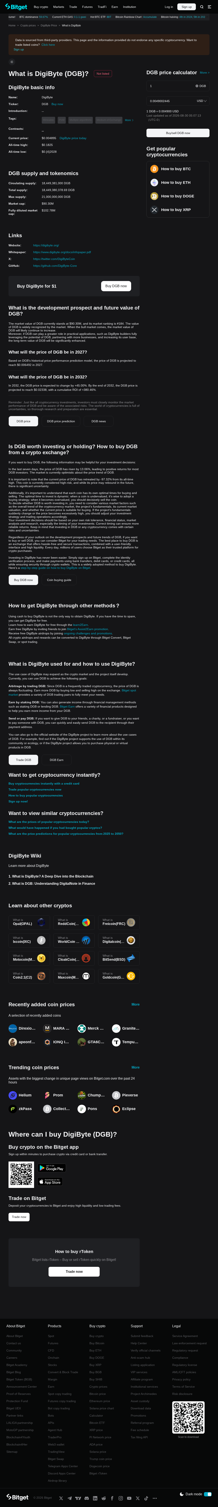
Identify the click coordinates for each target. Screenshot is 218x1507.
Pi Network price (100, 1437)
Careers (11, 1357)
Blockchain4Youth (18, 1437)
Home (12, 25)
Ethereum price (99, 1401)
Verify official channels (146, 1350)
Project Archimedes (144, 1394)
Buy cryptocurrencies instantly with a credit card (44, 783)
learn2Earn (80, 624)
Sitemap (11, 1451)
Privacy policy (181, 1379)
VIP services (139, 1372)
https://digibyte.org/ (46, 245)
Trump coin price (100, 1459)
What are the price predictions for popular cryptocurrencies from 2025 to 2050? (66, 833)
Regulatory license (184, 1365)
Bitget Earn (67, 706)
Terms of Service (183, 1386)
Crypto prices (28, 25)
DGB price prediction (61, 421)
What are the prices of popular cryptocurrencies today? (49, 821)
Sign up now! (18, 801)
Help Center (139, 1343)
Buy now (57, 104)
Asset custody (140, 1401)
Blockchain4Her (16, 1444)
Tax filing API (139, 1437)
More (136, 1004)
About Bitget (14, 1336)
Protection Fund (17, 1401)
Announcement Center (21, 1386)
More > (204, 72)
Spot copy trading (60, 1394)
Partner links (14, 1415)
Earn (51, 1386)
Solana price (97, 1451)
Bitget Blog (13, 1372)
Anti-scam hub (140, 1357)
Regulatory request (185, 1350)
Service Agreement (185, 1336)
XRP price (96, 1430)
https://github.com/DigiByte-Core (55, 265)
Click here (48, 44)
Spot (51, 1336)
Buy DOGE (96, 1357)
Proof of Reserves (18, 1394)
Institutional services (144, 1386)
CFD (51, 1350)
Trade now (19, 1217)
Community (14, 1350)
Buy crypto (96, 1336)
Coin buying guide (59, 580)
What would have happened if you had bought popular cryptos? (55, 827)
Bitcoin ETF (97, 1422)
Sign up (187, 7)
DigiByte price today (73, 138)
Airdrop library (57, 1480)
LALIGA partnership (19, 1422)
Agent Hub (55, 1430)
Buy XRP (95, 1365)
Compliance (180, 1357)
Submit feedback (142, 1336)
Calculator (96, 1415)
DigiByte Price (49, 25)
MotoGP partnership (20, 1430)
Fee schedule (140, 1430)
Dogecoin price (99, 1466)
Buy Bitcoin (96, 1343)
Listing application (143, 1365)
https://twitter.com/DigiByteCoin (54, 259)
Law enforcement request (189, 1343)
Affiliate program (142, 1379)
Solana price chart (101, 1408)
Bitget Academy (16, 1365)
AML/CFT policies (184, 1372)
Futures (53, 1343)
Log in (169, 7)
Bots (51, 1415)
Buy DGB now (116, 286)
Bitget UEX (13, 1408)
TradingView (56, 1451)
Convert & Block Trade (63, 1372)
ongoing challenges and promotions (88, 633)
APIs (51, 1422)
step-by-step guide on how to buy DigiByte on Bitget (55, 567)
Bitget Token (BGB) (19, 1379)
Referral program (142, 1422)
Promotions (138, 1415)
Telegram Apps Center (63, 1466)
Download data (141, 1408)
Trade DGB (23, 760)
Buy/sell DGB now (178, 133)
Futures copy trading (62, 1401)
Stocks (52, 1365)
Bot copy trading (59, 1408)
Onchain (53, 1357)
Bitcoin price (97, 1394)
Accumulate (146, 17)
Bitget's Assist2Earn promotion (87, 629)
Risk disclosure (182, 1394)
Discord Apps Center (62, 1473)
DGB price (23, 421)
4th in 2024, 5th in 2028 (189, 17)
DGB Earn (56, 760)
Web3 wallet (56, 1444)
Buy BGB (95, 1372)
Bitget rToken (98, 1473)
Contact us (13, 1343)
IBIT (105, 17)
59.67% (39, 17)
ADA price (96, 1444)
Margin (52, 1379)
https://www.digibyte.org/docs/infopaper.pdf (62, 252)
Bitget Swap (56, 1459)
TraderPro (55, 1437)
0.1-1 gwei (76, 17)
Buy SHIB (95, 1379)
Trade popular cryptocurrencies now (35, 789)
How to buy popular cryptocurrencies (36, 795)
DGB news (99, 421)
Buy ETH (95, 1350)
